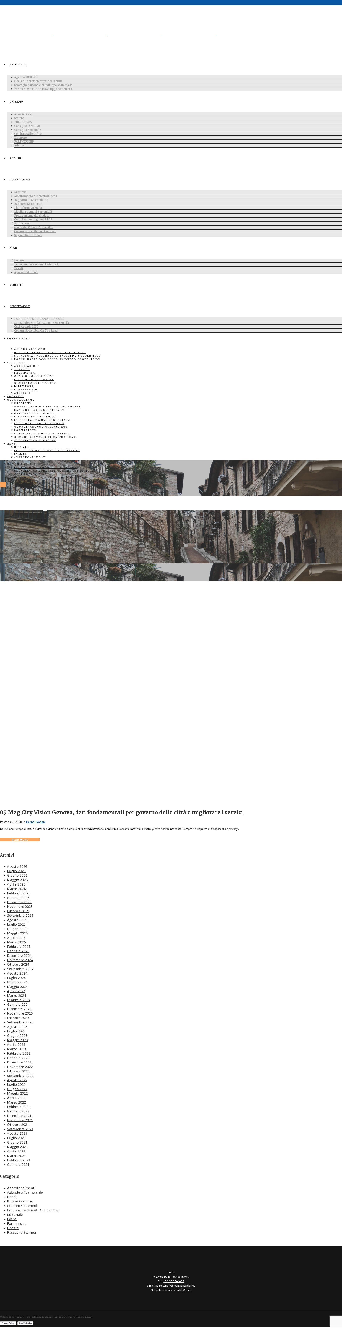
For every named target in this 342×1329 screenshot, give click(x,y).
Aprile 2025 (16, 937)
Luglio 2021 (16, 1138)
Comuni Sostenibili (22, 1205)
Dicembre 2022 (19, 1062)
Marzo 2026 (16, 888)
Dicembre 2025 (19, 902)
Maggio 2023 (17, 1040)
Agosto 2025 (17, 920)
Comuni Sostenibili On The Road (33, 1210)
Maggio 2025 (17, 933)
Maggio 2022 (17, 1093)
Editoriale (15, 1214)
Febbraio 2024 (18, 1000)
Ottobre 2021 (18, 1124)
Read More (20, 839)
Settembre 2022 (20, 1075)
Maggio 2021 (17, 1146)
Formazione (16, 1223)
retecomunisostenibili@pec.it (174, 1290)
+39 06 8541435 (173, 1281)
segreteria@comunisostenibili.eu (175, 1285)
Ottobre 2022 (18, 1071)
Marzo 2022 (16, 1102)
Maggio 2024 (17, 986)
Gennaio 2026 (18, 897)
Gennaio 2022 (18, 1111)
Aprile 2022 (16, 1098)
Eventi (30, 822)
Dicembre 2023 (19, 1009)
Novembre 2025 (20, 906)
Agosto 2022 (17, 1080)
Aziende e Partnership (25, 1192)
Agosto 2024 (17, 973)
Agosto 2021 (17, 1133)
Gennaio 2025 (18, 951)
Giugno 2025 (17, 928)
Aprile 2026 (16, 884)
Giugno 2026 (17, 875)
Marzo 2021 (16, 1155)
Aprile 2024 (16, 991)
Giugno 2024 (17, 982)
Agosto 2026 (17, 866)
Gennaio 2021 (18, 1164)
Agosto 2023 (17, 1026)
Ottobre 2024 (18, 964)
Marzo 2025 (16, 942)
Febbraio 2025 (18, 946)
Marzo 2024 (16, 995)
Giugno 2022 (17, 1089)
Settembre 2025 (20, 915)
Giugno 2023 (17, 1035)
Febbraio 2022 (18, 1106)
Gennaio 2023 (18, 1057)
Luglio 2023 (16, 1031)
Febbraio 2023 (18, 1053)
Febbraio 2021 (18, 1160)
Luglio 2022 (16, 1084)
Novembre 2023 (20, 1013)
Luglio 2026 (16, 871)
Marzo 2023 (16, 1049)
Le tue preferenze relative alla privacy (74, 1316)
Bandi (12, 1196)
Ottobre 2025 (18, 911)
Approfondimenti (21, 1188)
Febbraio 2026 (18, 893)
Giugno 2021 (17, 1142)
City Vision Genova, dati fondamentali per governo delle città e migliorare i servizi (132, 812)
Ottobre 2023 (18, 1017)
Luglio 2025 (16, 924)
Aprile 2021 (16, 1151)
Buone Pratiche (19, 1201)
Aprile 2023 (16, 1044)
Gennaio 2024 (18, 1004)
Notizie (41, 822)
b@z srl (49, 1316)
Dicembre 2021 (19, 1115)
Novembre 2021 (20, 1120)
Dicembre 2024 (19, 955)
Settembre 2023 (20, 1022)
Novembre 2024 (20, 960)
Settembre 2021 (20, 1129)
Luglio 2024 (16, 977)
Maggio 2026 (17, 880)
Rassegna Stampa (21, 1232)
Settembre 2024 (20, 968)
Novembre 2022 (20, 1066)
